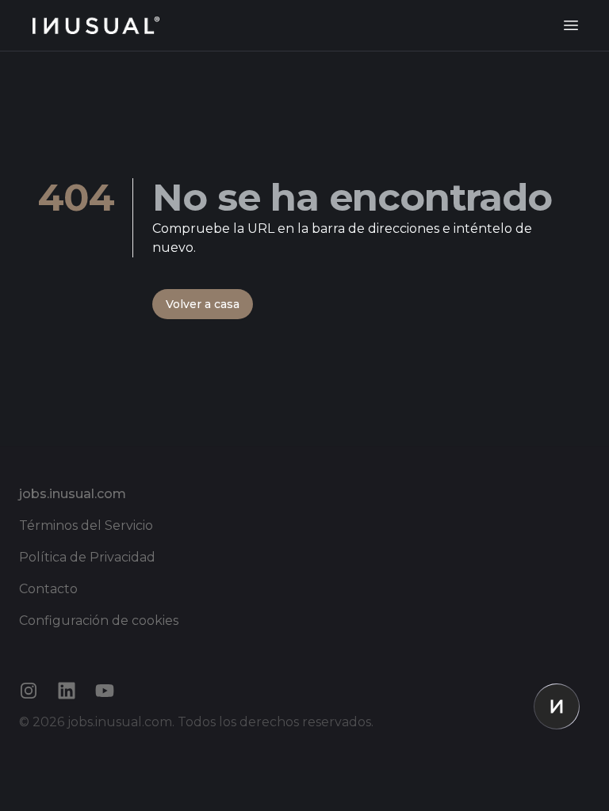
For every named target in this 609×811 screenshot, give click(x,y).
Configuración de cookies (98, 620)
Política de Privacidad (87, 557)
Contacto (48, 588)
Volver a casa (202, 304)
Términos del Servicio (86, 525)
